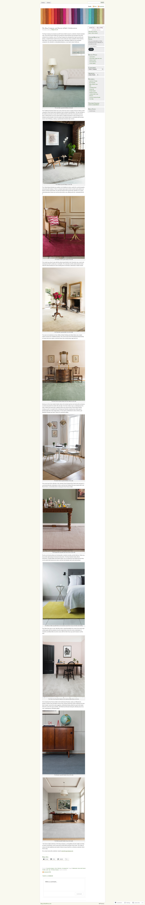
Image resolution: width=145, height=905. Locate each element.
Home (43, 2)
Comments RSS (47, 872)
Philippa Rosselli (54, 29)
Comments (101, 6)
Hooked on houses (93, 92)
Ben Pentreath (92, 82)
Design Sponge (92, 90)
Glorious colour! (92, 60)
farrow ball (80, 868)
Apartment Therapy (93, 81)
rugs (49, 869)
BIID (90, 85)
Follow (91, 49)
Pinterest (91, 95)
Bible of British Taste (93, 84)
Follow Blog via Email (93, 38)
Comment (79, 894)
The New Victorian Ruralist (94, 97)
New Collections (58, 868)
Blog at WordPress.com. (46, 903)
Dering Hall (91, 89)
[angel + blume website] (96, 30)
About (48, 2)
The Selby (91, 98)
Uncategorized (65, 868)
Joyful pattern (92, 56)
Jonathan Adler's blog (93, 94)
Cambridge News (92, 87)
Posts (95, 6)
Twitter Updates (93, 103)
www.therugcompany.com (67, 851)
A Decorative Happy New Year (95, 58)
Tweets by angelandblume (93, 104)
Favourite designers (50, 868)
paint (47, 869)
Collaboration (74, 868)
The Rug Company (55, 869)
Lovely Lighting (92, 63)
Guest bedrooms (92, 61)
